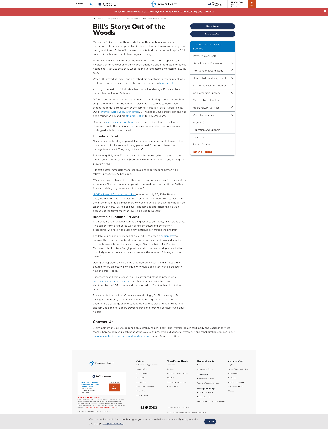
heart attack (166, 83)
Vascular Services (203, 115)
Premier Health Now (205, 379)
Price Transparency (205, 392)
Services (100, 19)
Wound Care (200, 122)
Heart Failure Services (206, 107)
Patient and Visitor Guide (177, 373)
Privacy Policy (233, 373)
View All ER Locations (89, 397)
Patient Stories (136, 19)
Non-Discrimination (236, 382)
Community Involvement (177, 382)
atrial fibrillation (135, 116)
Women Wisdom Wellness (208, 383)
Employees (232, 365)
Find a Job (140, 391)
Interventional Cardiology (208, 70)
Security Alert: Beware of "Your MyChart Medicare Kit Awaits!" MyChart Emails (164, 11)
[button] (91, 4)
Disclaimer (232, 378)
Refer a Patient (202, 152)
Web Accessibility (235, 387)
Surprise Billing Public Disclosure (211, 401)
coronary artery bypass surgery (111, 281)
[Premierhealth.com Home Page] (94, 19)
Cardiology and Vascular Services (117, 19)
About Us (171, 378)
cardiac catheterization (119, 122)
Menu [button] (80, 3)
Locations (198, 137)
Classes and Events (205, 369)
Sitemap (231, 391)
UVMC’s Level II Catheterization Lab (114, 194)
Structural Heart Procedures (210, 85)
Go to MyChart (142, 369)
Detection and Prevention (208, 63)
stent (132, 126)
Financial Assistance (205, 397)
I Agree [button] (210, 421)
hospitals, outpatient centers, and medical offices (122, 336)
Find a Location (212, 34)
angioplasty (168, 236)
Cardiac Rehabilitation (206, 100)
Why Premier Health (205, 56)
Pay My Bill (141, 382)
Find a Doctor (212, 26)
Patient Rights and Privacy (238, 369)
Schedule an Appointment (147, 365)
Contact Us (141, 378)
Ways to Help (172, 387)
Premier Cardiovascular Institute (120, 112)
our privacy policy (113, 423)
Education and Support (206, 130)
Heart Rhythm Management (209, 78)
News (199, 365)
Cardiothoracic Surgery (206, 93)
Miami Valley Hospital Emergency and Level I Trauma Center (90, 384)
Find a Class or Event (145, 387)
